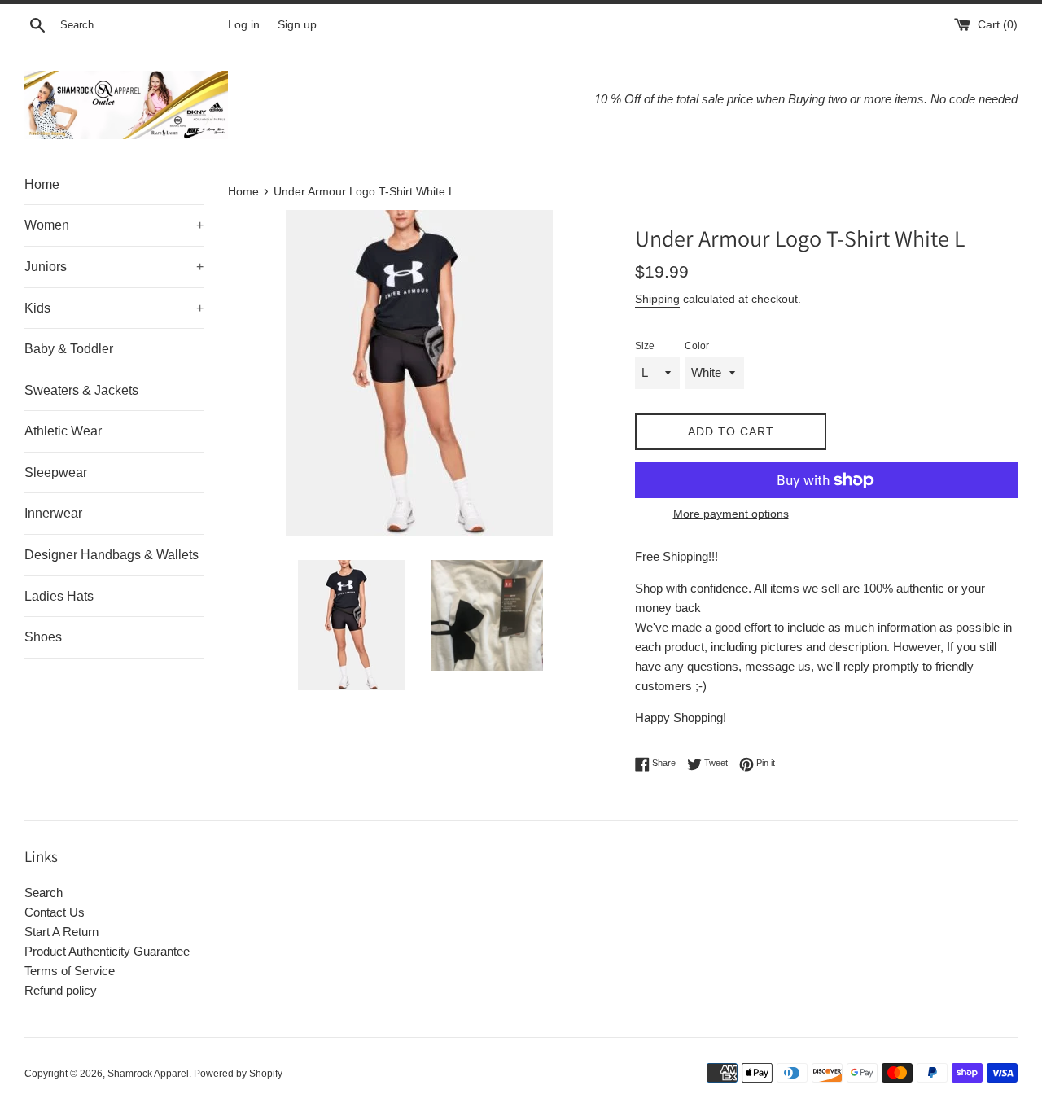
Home (41, 184)
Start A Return (61, 932)
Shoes (43, 637)
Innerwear (53, 513)
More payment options (731, 513)
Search (43, 892)
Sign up (297, 25)
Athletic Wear (63, 431)
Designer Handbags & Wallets (111, 555)
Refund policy (60, 990)
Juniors (114, 266)
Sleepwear (55, 472)
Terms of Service (69, 971)
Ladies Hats (59, 596)
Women (114, 225)
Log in (244, 25)
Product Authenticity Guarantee (107, 951)
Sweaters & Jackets (81, 390)
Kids (114, 308)
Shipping (657, 298)
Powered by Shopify (238, 1073)
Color (697, 346)
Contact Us (54, 912)
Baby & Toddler (68, 349)
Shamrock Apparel (148, 1073)
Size (645, 346)
